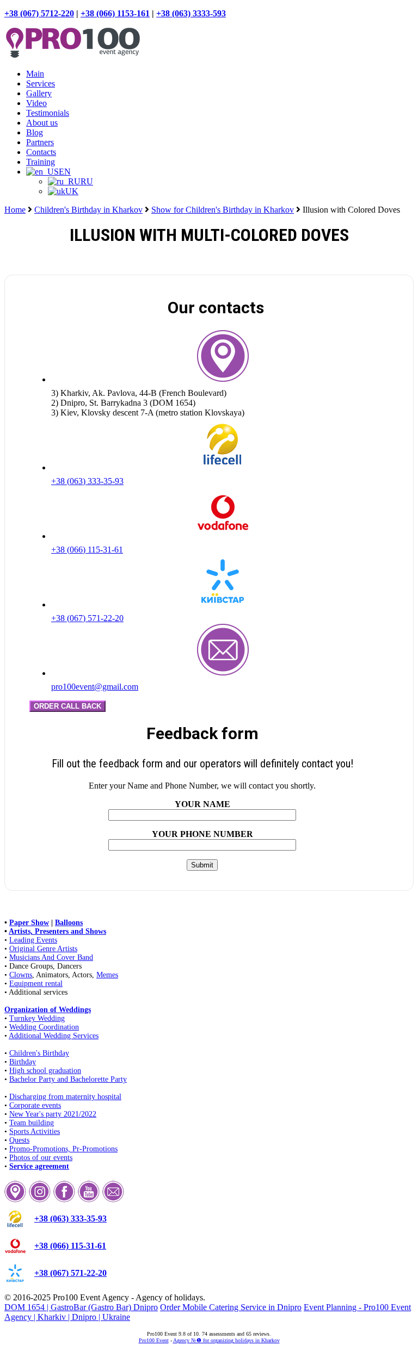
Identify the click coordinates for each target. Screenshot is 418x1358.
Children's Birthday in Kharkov (88, 209)
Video (36, 103)
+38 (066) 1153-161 (115, 13)
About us (42, 122)
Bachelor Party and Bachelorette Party (68, 1079)
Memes (107, 975)
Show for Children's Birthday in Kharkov (222, 209)
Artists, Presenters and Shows (57, 931)
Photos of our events (40, 1158)
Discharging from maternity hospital (65, 1097)
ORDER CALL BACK (67, 706)
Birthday (22, 1062)
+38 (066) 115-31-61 (87, 549)
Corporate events (35, 1105)
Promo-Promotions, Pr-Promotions (63, 1149)
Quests (19, 1140)
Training (40, 161)
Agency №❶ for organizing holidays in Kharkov (226, 1340)
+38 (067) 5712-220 (39, 13)
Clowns (20, 975)
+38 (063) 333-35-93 (87, 481)
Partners (40, 142)
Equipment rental (36, 983)
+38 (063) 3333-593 (191, 13)
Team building (31, 1123)
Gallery (39, 93)
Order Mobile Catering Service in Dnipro (231, 1307)
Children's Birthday (39, 1053)
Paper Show (29, 923)
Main (35, 73)
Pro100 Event (154, 1340)
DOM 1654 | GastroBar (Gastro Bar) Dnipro (81, 1307)
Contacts (41, 152)
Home (15, 209)
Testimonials (47, 112)
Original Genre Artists (43, 949)
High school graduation (45, 1070)
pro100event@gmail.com (94, 686)
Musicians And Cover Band (51, 957)
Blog (34, 132)
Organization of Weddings (47, 1010)
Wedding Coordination (44, 1027)
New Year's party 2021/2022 (52, 1114)
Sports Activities (34, 1131)
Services (40, 83)
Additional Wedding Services (54, 1036)
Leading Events (33, 940)
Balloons (69, 923)
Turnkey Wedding (37, 1018)
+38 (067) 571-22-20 (87, 618)
